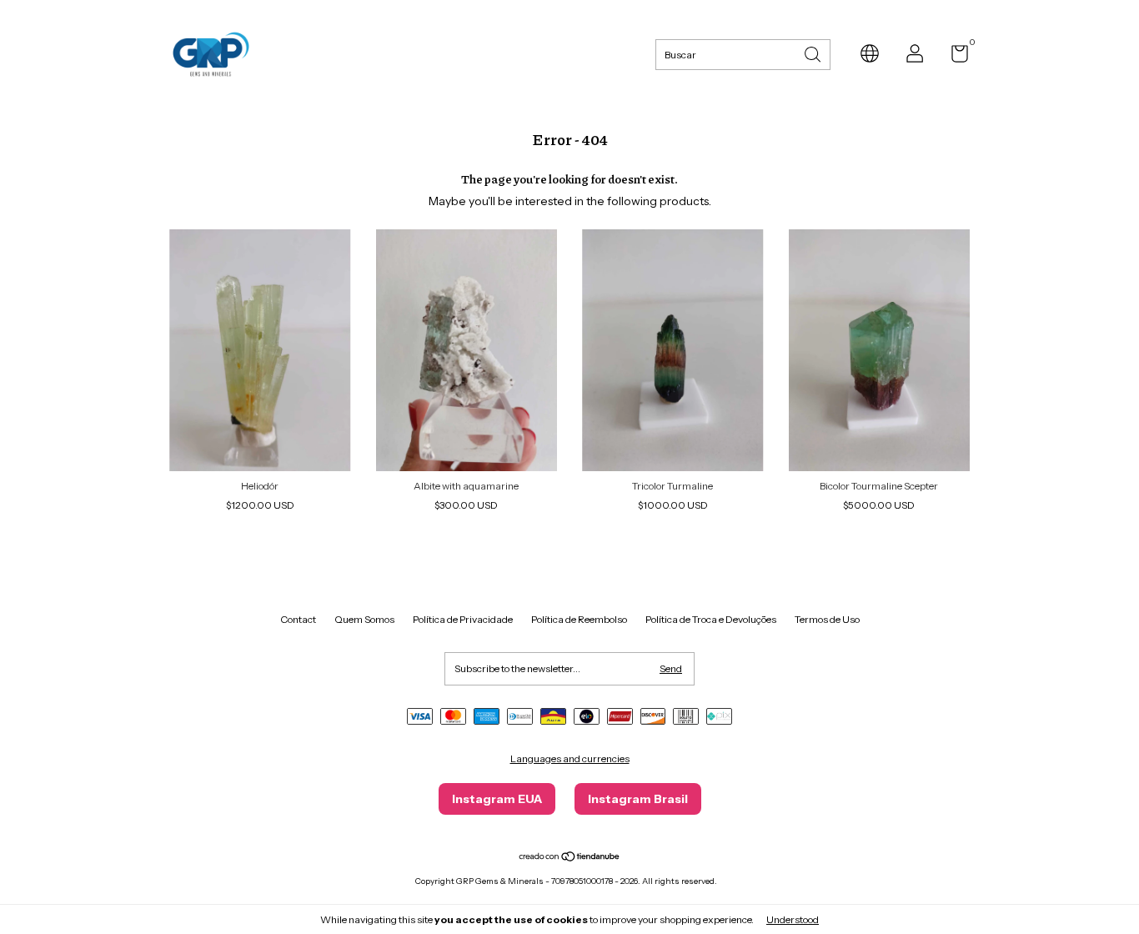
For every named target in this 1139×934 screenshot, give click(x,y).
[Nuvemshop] (570, 858)
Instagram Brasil (638, 798)
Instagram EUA (497, 798)
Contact (298, 619)
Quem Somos (364, 619)
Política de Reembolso (579, 619)
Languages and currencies (570, 758)
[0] (953, 57)
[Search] (813, 53)
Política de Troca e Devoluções (710, 619)
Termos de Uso (827, 619)
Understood (792, 919)
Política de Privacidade (463, 619)
